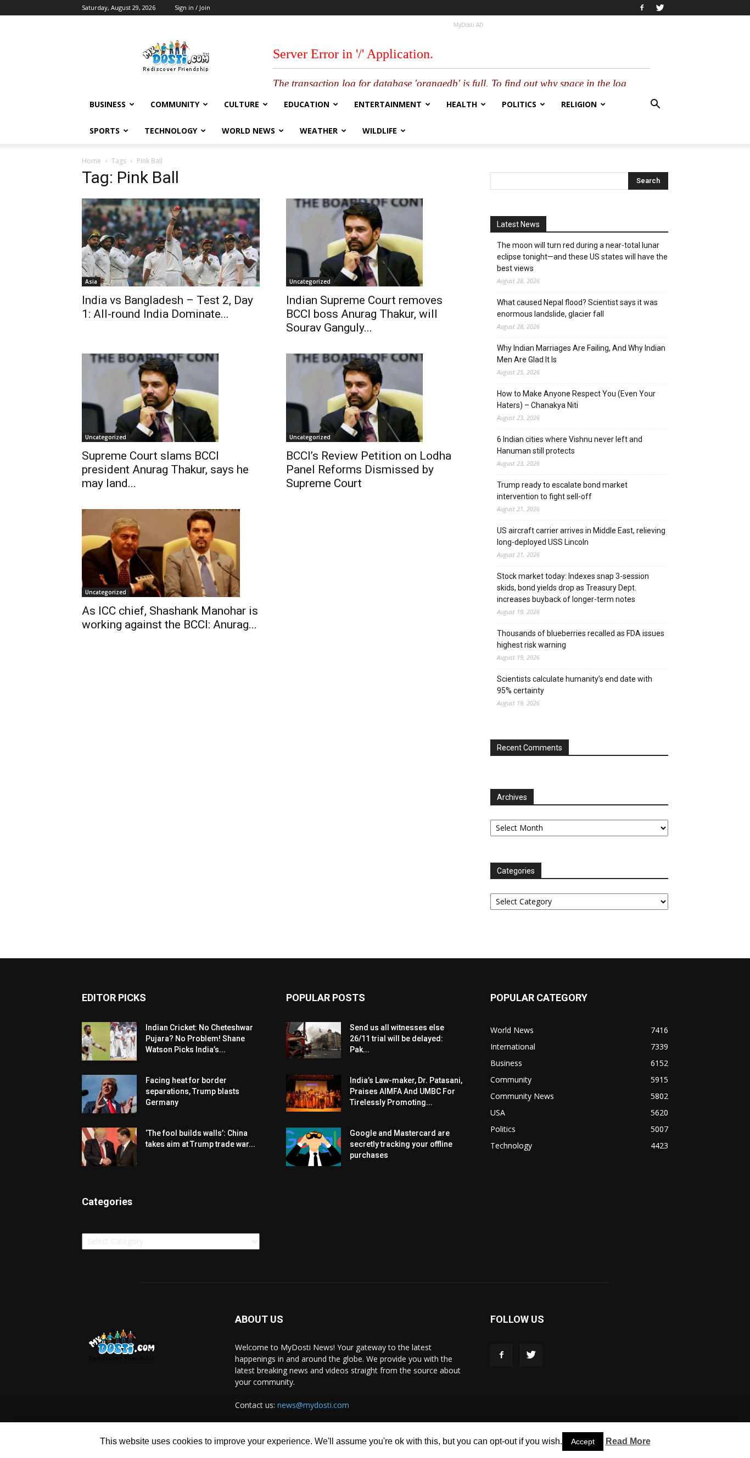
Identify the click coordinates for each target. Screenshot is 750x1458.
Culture (241, 104)
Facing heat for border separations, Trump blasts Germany (192, 1091)
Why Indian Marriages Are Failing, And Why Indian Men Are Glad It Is (581, 354)
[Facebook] (642, 7)
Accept (583, 1441)
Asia (91, 281)
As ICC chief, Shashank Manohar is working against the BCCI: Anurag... (170, 617)
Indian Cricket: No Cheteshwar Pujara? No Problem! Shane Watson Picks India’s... (199, 1038)
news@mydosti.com (313, 1405)
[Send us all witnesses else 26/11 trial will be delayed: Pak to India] (313, 1040)
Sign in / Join (192, 7)
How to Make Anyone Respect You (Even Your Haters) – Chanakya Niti (576, 399)
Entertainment (388, 104)
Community (174, 104)
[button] (655, 105)
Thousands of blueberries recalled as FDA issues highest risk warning (580, 639)
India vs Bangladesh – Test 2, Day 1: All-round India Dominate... (167, 307)
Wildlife (379, 130)
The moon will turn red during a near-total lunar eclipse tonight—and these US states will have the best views (582, 257)
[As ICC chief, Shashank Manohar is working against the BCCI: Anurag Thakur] (171, 553)
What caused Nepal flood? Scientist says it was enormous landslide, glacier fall (577, 308)
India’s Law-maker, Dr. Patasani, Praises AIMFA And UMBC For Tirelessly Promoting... (406, 1091)
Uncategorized (310, 281)
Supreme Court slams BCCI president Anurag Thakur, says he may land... (165, 469)
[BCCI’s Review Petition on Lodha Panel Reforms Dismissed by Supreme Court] (375, 397)
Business (107, 104)
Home (91, 160)
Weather (319, 130)
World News (248, 130)
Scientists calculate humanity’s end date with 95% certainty (574, 685)
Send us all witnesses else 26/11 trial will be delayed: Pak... (397, 1038)
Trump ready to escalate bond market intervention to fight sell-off (562, 491)
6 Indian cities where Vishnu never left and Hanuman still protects (569, 445)
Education (306, 104)
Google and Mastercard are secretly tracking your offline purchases (401, 1144)
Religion (579, 104)
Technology (170, 130)
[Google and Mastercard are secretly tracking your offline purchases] (313, 1147)
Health (461, 104)
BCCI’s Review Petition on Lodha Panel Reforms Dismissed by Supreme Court (368, 469)
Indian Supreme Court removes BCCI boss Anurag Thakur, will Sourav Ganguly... (364, 314)
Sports (104, 130)
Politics (519, 104)
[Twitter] (660, 7)
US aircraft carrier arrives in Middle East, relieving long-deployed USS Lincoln (581, 536)
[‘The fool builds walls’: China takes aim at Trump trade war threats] (109, 1147)
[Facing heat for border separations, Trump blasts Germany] (109, 1094)
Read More (628, 1441)
